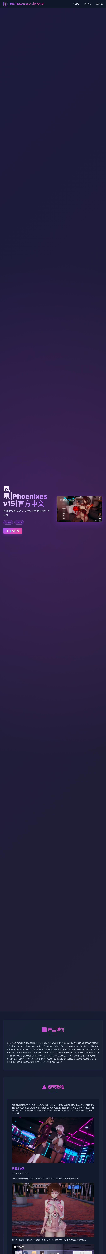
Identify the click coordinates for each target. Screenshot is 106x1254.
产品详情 (76, 4)
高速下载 (99, 4)
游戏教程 (87, 4)
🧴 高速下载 (14, 531)
